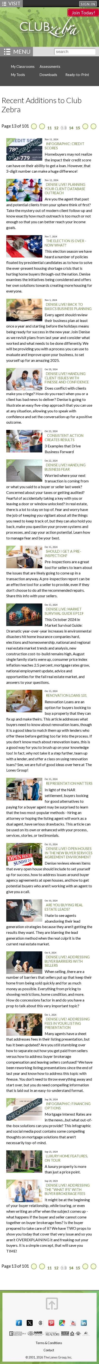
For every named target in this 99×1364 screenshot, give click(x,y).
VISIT (14, 3)
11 (49, 127)
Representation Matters (69, 783)
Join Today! (83, 12)
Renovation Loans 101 (66, 695)
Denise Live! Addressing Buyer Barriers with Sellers (67, 961)
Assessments (50, 66)
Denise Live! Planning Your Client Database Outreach (65, 188)
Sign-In (88, 4)
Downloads (48, 75)
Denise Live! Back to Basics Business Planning (68, 306)
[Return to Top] (52, 1304)
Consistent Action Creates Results (64, 437)
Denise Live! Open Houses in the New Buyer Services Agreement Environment (69, 853)
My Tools (18, 75)
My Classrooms (23, 66)
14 (71, 127)
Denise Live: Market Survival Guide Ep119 (64, 611)
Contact (48, 1350)
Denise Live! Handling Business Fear (65, 467)
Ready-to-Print (77, 75)
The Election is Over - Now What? (65, 243)
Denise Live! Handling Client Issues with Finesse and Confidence (67, 378)
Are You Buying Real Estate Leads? (64, 907)
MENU (22, 51)
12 (56, 127)
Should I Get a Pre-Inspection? (63, 553)
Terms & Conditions (49, 1343)
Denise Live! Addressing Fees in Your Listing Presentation (67, 1023)
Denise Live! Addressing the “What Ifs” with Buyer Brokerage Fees (67, 1189)
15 (78, 127)
